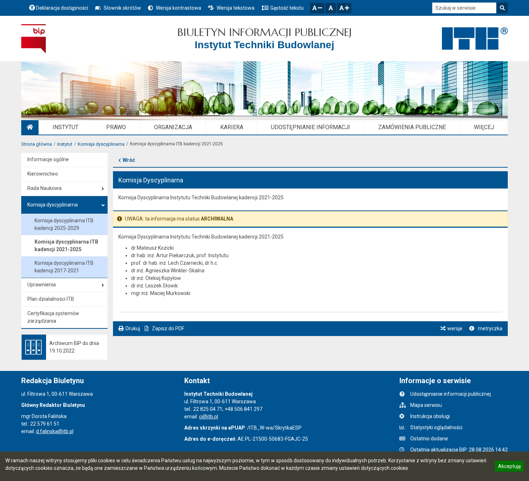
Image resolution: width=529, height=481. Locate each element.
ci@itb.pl (208, 416)
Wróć (129, 160)
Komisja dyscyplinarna (101, 144)
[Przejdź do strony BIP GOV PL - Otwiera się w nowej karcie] (33, 38)
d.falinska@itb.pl (54, 431)
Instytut (64, 144)
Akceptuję (509, 467)
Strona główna (36, 144)
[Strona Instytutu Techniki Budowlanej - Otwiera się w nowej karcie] (475, 38)
